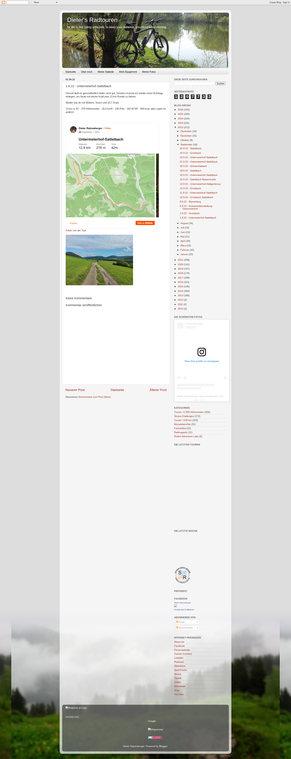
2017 (181, 277)
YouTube (179, 694)
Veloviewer (180, 686)
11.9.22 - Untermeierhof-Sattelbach (198, 193)
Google (152, 721)
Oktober (185, 140)
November (186, 136)
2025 (181, 114)
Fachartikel (180, 428)
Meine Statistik (106, 71)
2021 (181, 260)
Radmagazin (181, 432)
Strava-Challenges (184, 416)
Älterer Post (158, 390)
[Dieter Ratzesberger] (175, 606)
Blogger (163, 746)
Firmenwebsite (182, 650)
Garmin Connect (183, 654)
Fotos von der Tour (76, 230)
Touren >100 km (183, 420)
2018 (181, 273)
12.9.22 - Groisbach (190, 188)
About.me (179, 642)
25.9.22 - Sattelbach (190, 148)
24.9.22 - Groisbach (190, 153)
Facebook (179, 646)
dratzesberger (209, 396)
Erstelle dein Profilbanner (184, 610)
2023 (181, 123)
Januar (185, 254)
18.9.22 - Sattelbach (190, 170)
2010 (181, 309)
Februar (185, 250)
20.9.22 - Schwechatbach (193, 166)
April (183, 241)
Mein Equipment (128, 71)
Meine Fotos (149, 71)
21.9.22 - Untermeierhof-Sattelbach (199, 161)
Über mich (86, 71)
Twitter (177, 682)
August (185, 223)
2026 (181, 109)
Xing (176, 690)
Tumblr (178, 678)
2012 (181, 300)
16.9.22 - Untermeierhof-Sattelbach (199, 175)
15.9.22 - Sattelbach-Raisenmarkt (198, 179)
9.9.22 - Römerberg (190, 201)
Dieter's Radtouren (92, 19)
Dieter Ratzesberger (188, 396)
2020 (181, 264)
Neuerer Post (75, 390)
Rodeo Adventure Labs (186, 436)
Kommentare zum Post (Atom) (94, 397)
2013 (181, 295)
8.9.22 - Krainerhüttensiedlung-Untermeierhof (196, 207)
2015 (181, 286)
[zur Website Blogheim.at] (76, 708)
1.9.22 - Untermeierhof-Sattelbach (198, 217)
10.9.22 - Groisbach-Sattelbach (196, 197)
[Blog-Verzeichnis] (154, 738)
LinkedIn (178, 658)
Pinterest (179, 662)
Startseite (70, 71)
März (184, 245)
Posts (181, 622)
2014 (181, 291)
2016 (181, 282)
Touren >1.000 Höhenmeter (189, 412)
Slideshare (179, 666)
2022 (181, 127)
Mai (183, 236)
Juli (183, 227)
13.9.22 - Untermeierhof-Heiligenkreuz (200, 184)
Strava (177, 674)
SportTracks (180, 670)
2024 (181, 118)
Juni (183, 232)
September (187, 144)
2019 (181, 269)
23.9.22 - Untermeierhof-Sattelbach (199, 157)
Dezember (186, 131)
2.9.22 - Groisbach (190, 213)
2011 (181, 304)
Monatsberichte (182, 424)
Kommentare (185, 627)
